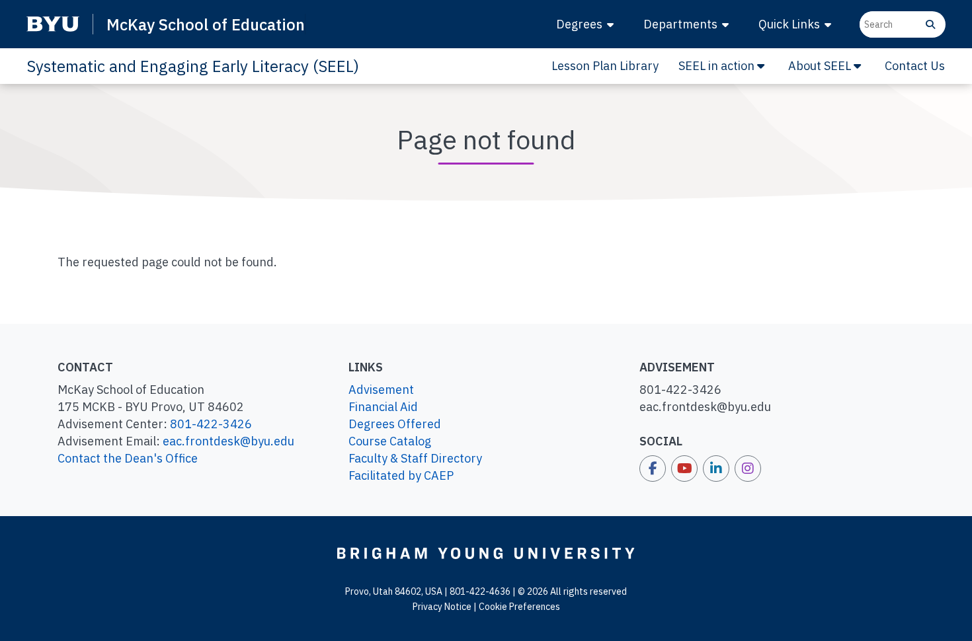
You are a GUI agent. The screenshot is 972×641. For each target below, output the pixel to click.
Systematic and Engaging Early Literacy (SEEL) (192, 66)
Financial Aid (383, 406)
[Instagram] (748, 468)
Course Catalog (389, 441)
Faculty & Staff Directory (415, 458)
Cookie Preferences (519, 607)
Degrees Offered (394, 424)
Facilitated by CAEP (401, 475)
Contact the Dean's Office (128, 458)
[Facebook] (652, 468)
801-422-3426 (211, 424)
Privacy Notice (442, 607)
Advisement (381, 389)
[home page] (486, 552)
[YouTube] (684, 468)
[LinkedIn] (716, 468)
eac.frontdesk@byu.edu (228, 441)
